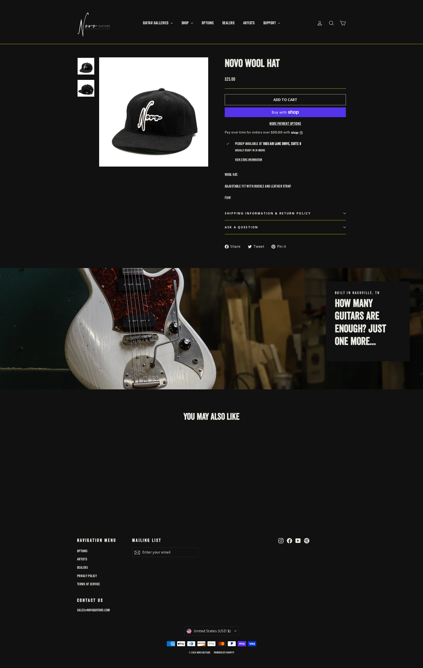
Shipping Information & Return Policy (268, 213)
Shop (186, 23)
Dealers (228, 23)
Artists (248, 23)
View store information (248, 159)
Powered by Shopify (224, 652)
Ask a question (241, 227)
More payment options (285, 123)
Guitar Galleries (156, 23)
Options (207, 23)
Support (270, 23)
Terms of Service (88, 584)
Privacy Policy (87, 576)
